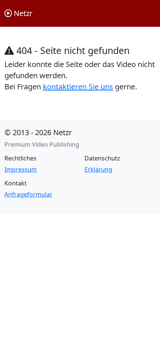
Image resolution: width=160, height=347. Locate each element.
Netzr (22, 13)
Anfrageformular (28, 194)
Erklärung (98, 169)
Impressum (20, 169)
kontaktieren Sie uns (78, 87)
